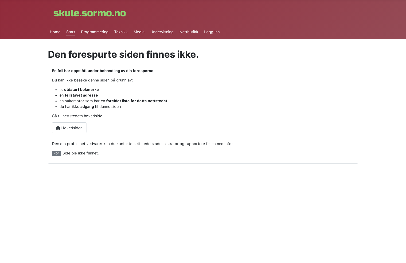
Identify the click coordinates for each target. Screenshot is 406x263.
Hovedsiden (71, 127)
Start (70, 31)
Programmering (95, 31)
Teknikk (121, 31)
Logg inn (212, 31)
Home (55, 31)
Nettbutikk (189, 31)
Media (139, 31)
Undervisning (162, 31)
